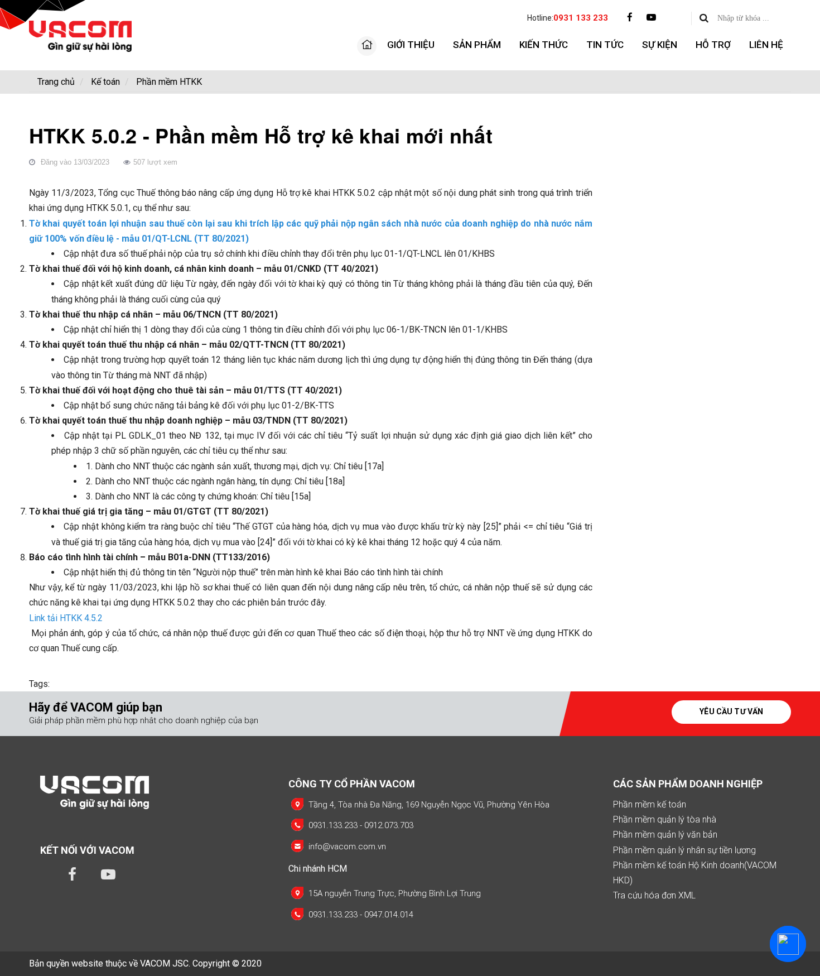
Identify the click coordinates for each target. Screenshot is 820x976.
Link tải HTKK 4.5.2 (66, 618)
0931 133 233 (580, 18)
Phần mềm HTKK (169, 81)
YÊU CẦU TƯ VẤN (731, 711)
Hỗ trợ (713, 44)
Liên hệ (766, 44)
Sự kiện (659, 44)
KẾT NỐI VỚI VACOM (87, 850)
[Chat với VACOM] (788, 944)
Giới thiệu (411, 44)
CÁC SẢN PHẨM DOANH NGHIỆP (688, 784)
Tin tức (605, 44)
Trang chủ (56, 81)
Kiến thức (543, 44)
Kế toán (105, 81)
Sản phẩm (477, 44)
